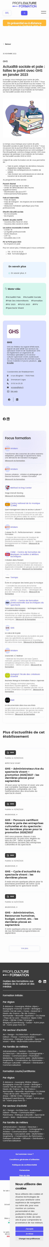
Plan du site (24, 1175)
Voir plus (24, 948)
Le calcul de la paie (13, 633)
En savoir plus (17, 273)
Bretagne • (37, 1009)
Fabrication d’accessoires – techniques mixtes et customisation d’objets (24, 609)
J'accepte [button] (29, 1229)
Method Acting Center (21, 488)
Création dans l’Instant (14, 560)
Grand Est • (36, 1011)
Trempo (14, 577)
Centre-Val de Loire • (13, 1011)
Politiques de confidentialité (24, 1165)
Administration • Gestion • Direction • (20, 1051)
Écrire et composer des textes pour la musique (24, 583)
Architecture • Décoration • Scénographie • (23, 1054)
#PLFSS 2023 (24, 304)
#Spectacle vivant (15, 308)
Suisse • (30, 1023)
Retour (8, 44)
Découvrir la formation (15, 461)
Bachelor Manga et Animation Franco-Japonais (24, 680)
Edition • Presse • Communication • (19, 1037)
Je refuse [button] (29, 1234)
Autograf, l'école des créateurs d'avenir (25, 675)
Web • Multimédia (19, 1041)
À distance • (9, 1006)
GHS (5, 61)
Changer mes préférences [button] (29, 1239)
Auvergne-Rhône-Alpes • (27, 1006)
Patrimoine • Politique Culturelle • (19, 1039)
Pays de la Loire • (12, 1018)
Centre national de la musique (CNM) (25, 504)
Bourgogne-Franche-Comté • (17, 1009)
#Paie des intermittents (17, 301)
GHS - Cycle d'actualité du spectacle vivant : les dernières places (22, 874)
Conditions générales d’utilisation (24, 1159)
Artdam (14, 448)
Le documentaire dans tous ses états (20, 705)
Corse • (27, 1011)
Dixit (12, 700)
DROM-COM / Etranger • (22, 1020)
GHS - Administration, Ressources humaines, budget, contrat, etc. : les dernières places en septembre (21, 918)
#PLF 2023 (10, 304)
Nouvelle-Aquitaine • (25, 1016)
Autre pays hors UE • (16, 1025)
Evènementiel (34, 1041)
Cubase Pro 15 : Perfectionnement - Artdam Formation (23, 533)
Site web (14, 391)
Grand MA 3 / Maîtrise (14, 656)
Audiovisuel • (36, 1035)
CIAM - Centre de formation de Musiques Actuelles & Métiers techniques (25, 554)
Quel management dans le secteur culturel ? (23, 510)
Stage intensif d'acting (14, 493)
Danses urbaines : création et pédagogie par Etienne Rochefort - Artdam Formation (23, 475)
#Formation (37, 301)
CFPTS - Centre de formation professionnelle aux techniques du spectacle (27, 603)
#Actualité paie (13, 297)
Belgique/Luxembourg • (14, 1023)
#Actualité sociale (32, 297)
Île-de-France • (29, 1013)
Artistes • (7, 1056)
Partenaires (24, 1170)
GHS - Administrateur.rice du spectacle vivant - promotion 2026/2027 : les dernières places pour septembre (24, 775)
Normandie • (9, 1016)
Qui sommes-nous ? (25, 1154)
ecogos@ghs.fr (17, 387)
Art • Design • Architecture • (16, 1035)
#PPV (35, 304)
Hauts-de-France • (12, 1013)
